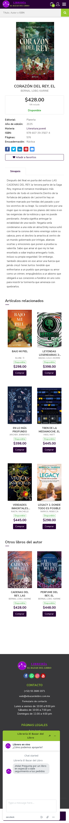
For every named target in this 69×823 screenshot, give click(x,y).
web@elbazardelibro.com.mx (34, 696)
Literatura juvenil (36, 128)
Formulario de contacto (34, 701)
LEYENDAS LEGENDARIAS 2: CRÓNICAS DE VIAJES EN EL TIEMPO (49, 353)
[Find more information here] (31, 775)
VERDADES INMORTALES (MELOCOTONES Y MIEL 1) (20, 506)
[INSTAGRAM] (37, 675)
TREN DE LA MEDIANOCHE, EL (49, 429)
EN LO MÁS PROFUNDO (20, 429)
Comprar (19, 372)
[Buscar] (65, 13)
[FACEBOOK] (25, 675)
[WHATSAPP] (31, 675)
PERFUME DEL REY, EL (49, 594)
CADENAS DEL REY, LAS (20, 594)
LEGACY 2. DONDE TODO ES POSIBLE (49, 506)
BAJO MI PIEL (20, 351)
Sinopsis (15, 171)
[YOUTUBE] (43, 675)
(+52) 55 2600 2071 (34, 691)
